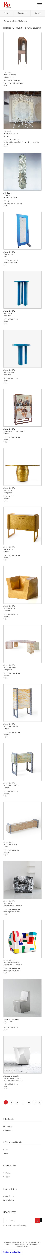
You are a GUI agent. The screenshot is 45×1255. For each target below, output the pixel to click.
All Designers (8, 1126)
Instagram (7, 1177)
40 (40, 1102)
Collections (7, 1130)
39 (34, 1102)
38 (29, 1102)
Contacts (6, 1173)
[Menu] (38, 5)
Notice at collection (12, 1252)
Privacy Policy (8, 1200)
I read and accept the (16, 1225)
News (5, 1150)
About (5, 1154)
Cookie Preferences (22, 1246)
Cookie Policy (8, 1196)
